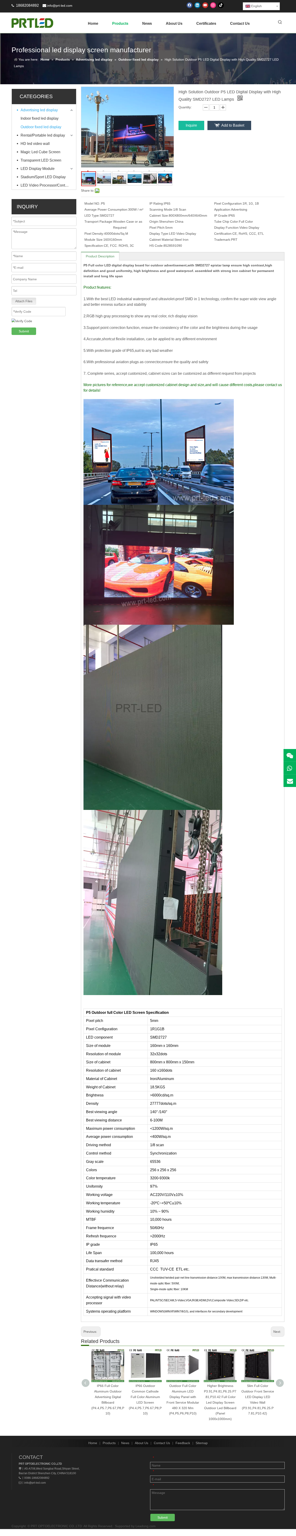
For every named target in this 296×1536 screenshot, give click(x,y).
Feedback (183, 1443)
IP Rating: (156, 203)
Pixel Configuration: (228, 203)
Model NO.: (92, 203)
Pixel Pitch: (157, 227)
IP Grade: (221, 215)
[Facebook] (189, 5)
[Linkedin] (197, 5)
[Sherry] (290, 755)
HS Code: (156, 245)
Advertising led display (39, 110)
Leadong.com (146, 1526)
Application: (222, 209)
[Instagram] (213, 5)
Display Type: (159, 233)
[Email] (290, 780)
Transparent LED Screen (41, 160)
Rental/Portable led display (43, 135)
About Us (141, 1443)
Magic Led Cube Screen (40, 152)
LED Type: (92, 215)
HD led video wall (35, 144)
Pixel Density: (94, 233)
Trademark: (222, 239)
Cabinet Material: (161, 239)
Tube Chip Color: (226, 221)
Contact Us (162, 1443)
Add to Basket (232, 125)
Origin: (154, 221)
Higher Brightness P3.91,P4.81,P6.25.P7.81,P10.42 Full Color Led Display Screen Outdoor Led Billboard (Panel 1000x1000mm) (220, 1402)
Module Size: (93, 239)
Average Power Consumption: (106, 209)
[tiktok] (221, 5)
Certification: (223, 233)
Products (109, 1443)
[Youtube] (205, 5)
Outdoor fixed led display (41, 127)
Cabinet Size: (159, 215)
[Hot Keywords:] (280, 22)
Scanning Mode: (161, 209)
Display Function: (226, 227)
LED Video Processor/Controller (47, 185)
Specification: (94, 245)
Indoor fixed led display (40, 118)
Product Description (100, 256)
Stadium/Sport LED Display (43, 177)
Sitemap (202, 1443)
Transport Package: (98, 221)
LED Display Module (38, 169)
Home (92, 1443)
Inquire (191, 125)
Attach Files (23, 301)
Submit (24, 331)
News (125, 1443)
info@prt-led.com (59, 5)
